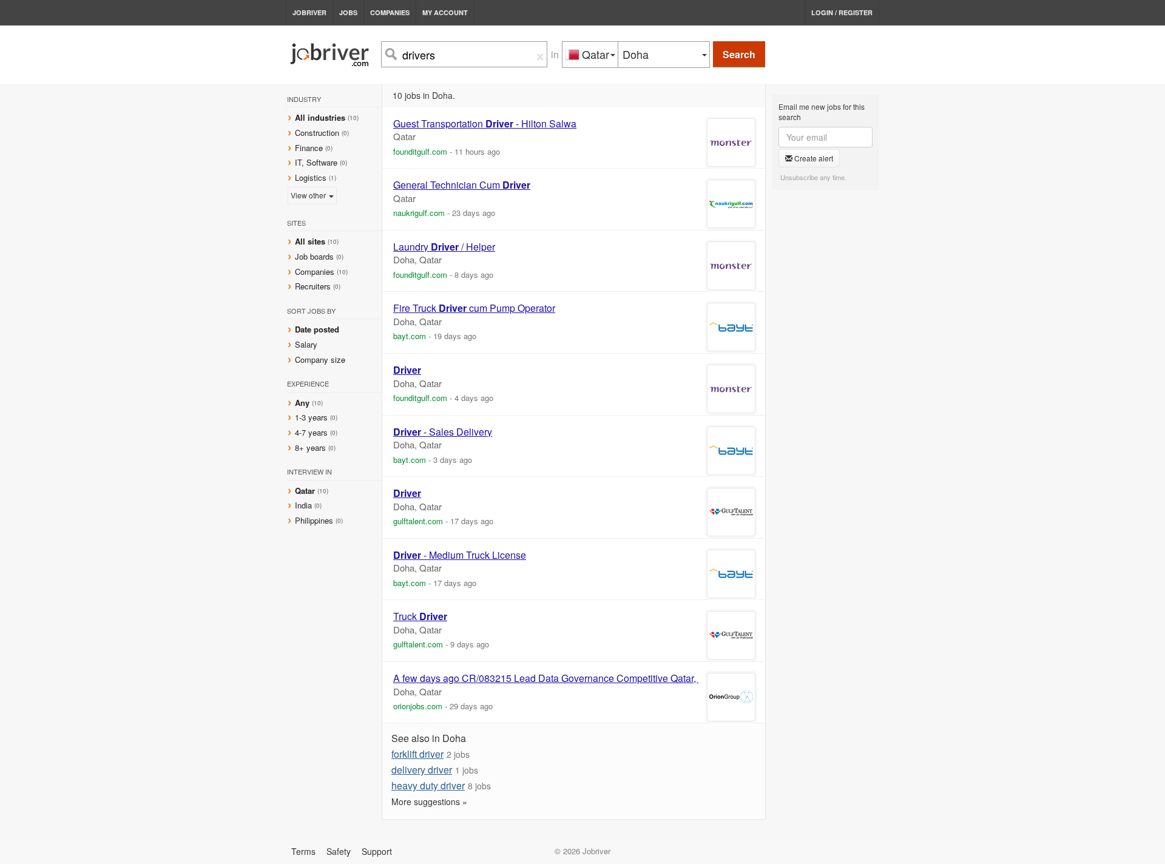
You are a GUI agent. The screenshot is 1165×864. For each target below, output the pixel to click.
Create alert (812, 158)
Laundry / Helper (444, 246)
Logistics (310, 177)
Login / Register (842, 12)
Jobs (348, 12)
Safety (338, 851)
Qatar (306, 490)
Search (739, 54)
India (304, 505)
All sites (310, 241)
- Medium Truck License (459, 555)
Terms (303, 851)
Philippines (315, 520)
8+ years (310, 447)
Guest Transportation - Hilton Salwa (484, 123)
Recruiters (314, 286)
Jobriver (309, 12)
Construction (317, 132)
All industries (320, 117)
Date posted (317, 329)
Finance (309, 148)
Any (302, 402)
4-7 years (311, 432)
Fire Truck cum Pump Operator (474, 308)
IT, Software (316, 162)
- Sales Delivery (442, 432)
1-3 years (311, 417)
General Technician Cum (461, 185)
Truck (420, 616)
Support (377, 851)
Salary (306, 344)
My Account (445, 12)
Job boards (314, 256)
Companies (390, 12)
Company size (320, 359)
